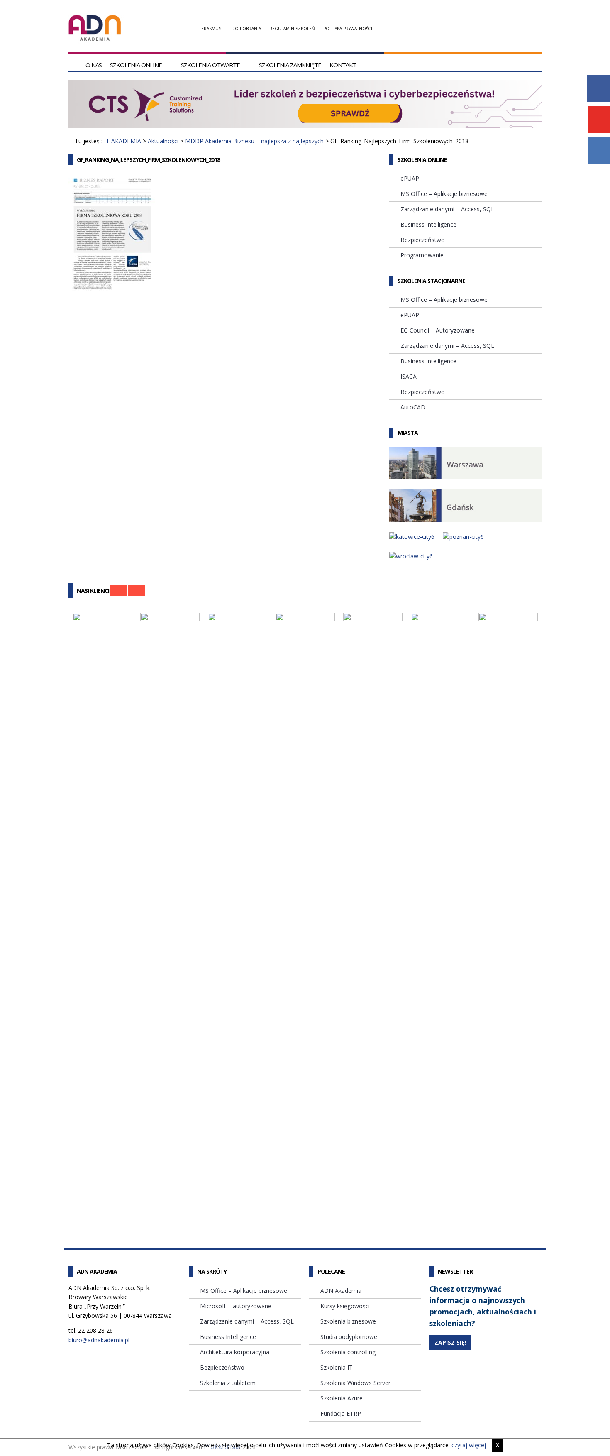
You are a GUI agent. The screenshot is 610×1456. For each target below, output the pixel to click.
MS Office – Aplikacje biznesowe (444, 194)
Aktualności (163, 141)
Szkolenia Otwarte (210, 65)
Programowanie (422, 255)
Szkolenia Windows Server (355, 1383)
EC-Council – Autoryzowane (437, 330)
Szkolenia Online (136, 65)
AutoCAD (412, 407)
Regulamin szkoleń (292, 29)
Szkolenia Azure (341, 1398)
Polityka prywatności (347, 29)
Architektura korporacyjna (234, 1352)
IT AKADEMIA (122, 141)
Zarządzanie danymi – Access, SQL (447, 209)
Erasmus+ (212, 29)
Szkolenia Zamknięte (290, 65)
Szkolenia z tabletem (228, 1383)
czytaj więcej (468, 1445)
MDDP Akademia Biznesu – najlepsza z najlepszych (254, 141)
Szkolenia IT (336, 1367)
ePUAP (409, 178)
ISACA (408, 376)
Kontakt (342, 65)
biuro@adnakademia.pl (98, 1340)
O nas (93, 65)
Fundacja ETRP (340, 1413)
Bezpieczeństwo (422, 240)
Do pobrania (246, 29)
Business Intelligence (428, 224)
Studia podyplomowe (348, 1337)
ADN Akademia (340, 1290)
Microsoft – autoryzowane (235, 1306)
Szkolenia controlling (348, 1352)
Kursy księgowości (345, 1306)
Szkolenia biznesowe (348, 1321)
